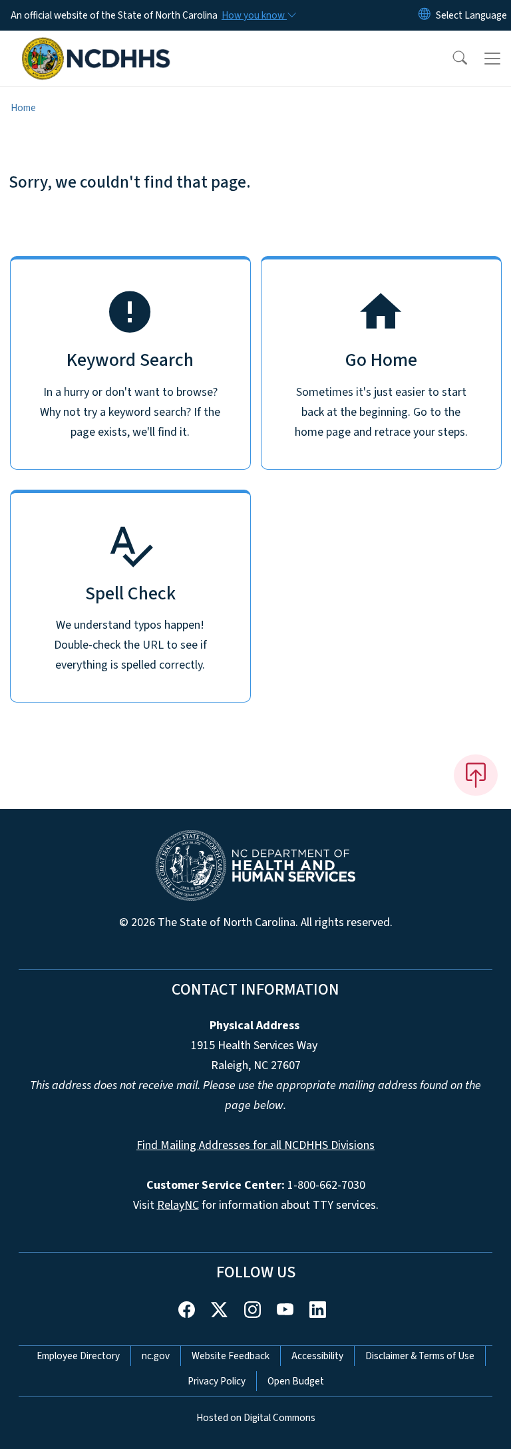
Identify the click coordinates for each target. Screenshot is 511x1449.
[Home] (96, 46)
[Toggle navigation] (492, 59)
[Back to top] (476, 775)
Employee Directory (78, 1356)
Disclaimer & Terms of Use (419, 1356)
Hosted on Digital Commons (255, 1417)
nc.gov (156, 1356)
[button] (451, 59)
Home (23, 107)
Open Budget (295, 1381)
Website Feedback (230, 1356)
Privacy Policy (217, 1381)
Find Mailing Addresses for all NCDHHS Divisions (255, 1145)
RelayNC (178, 1205)
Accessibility (317, 1356)
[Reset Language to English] (424, 15)
